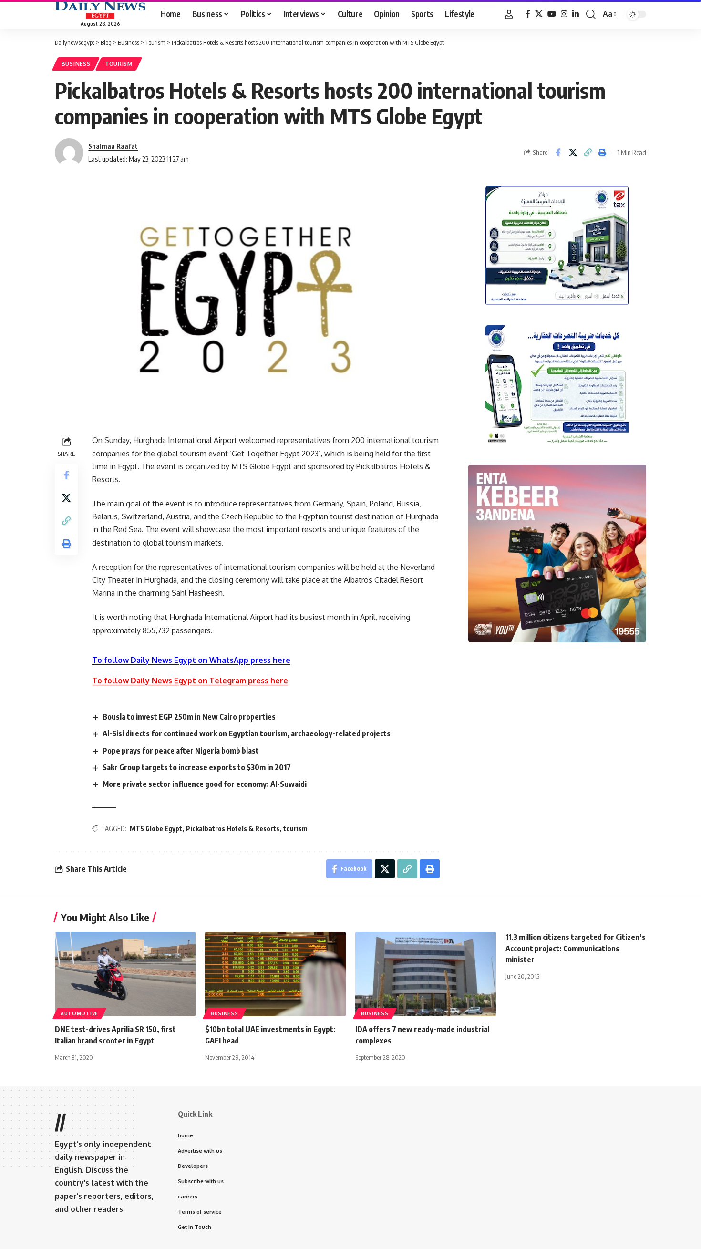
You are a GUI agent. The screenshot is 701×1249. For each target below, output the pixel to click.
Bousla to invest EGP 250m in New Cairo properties (189, 717)
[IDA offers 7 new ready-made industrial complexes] (425, 974)
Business (76, 63)
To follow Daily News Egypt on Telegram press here (190, 680)
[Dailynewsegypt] (100, 10)
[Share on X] (572, 152)
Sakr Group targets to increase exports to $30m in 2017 (197, 767)
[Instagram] (564, 14)
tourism (295, 829)
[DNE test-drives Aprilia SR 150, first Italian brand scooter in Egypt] (125, 974)
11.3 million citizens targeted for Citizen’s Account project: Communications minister (575, 948)
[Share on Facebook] (558, 152)
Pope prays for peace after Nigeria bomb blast (181, 750)
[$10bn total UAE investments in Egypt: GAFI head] (275, 974)
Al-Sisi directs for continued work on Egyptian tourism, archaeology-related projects (247, 733)
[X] (539, 14)
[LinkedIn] (575, 14)
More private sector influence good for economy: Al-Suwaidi (205, 784)
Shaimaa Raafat (113, 146)
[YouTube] (551, 14)
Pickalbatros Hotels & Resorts (232, 829)
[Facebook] (528, 14)
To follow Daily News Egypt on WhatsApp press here (191, 660)
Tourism (119, 63)
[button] (509, 14)
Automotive (79, 1013)
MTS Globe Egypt (156, 829)
